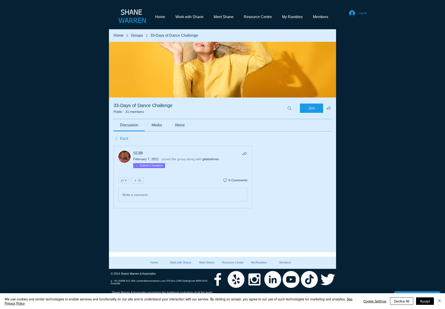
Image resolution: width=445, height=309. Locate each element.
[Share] (244, 153)
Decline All (401, 301)
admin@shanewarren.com (151, 281)
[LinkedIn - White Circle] (272, 279)
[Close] (439, 301)
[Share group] (328, 108)
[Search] (289, 108)
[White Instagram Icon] (254, 279)
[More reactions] (137, 180)
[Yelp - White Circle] (236, 279)
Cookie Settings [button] (374, 301)
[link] (129, 125)
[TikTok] (309, 279)
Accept (425, 301)
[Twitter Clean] (327, 279)
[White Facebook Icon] (217, 279)
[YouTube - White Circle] (291, 279)
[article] (183, 177)
